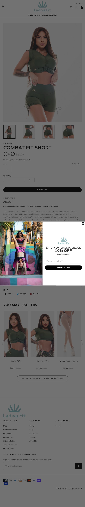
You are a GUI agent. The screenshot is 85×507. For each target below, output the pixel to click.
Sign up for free (63, 267)
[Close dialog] (83, 223)
